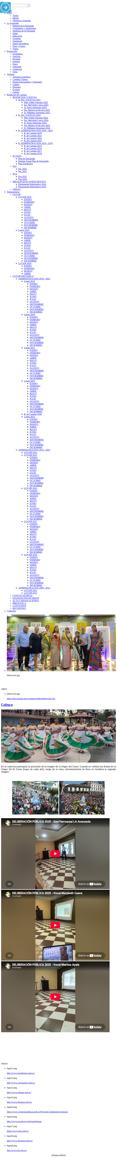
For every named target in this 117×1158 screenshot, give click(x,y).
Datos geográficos (21, 43)
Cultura (16, 84)
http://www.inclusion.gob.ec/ (20, 1141)
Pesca (15, 64)
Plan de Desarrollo (26, 158)
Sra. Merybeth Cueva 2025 (36, 105)
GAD (9, 13)
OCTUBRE (29, 222)
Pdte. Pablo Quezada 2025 (36, 102)
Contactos (11, 611)
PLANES (17, 156)
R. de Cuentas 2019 (33, 133)
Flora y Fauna (19, 46)
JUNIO (27, 212)
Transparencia (13, 192)
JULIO (27, 215)
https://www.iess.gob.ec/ (18, 1131)
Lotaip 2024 (23, 230)
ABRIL (27, 207)
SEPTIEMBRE (31, 220)
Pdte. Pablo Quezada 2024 (36, 118)
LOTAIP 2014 (30, 452)
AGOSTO (29, 217)
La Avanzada (13, 23)
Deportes (17, 87)
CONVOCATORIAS (22, 595)
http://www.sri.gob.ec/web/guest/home (24, 1121)
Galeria (16, 92)
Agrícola (16, 56)
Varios (15, 49)
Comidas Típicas (20, 79)
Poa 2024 (22, 179)
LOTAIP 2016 (30, 488)
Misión (16, 18)
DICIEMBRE (30, 227)
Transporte (17, 41)
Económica (18, 54)
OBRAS (16, 189)
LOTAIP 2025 (24, 197)
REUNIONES (19, 608)
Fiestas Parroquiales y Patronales (27, 82)
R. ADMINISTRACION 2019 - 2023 (35, 130)
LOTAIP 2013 (30, 593)
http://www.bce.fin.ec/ (17, 1150)
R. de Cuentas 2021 (33, 135)
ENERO (28, 199)
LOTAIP (17, 194)
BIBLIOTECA (19, 603)
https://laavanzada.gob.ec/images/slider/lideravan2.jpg (31, 698)
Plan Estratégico (25, 164)
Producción (12, 51)
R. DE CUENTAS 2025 (29, 100)
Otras (15, 72)
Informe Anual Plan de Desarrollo (33, 161)
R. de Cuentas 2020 (33, 414)
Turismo (10, 74)
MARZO (28, 204)
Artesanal (17, 66)
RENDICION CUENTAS (25, 97)
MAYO (27, 210)
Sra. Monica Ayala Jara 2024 (37, 125)
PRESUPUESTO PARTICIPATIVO (29, 181)
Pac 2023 (22, 171)
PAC (15, 166)
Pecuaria (16, 59)
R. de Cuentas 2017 (33, 151)
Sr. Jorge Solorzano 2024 (35, 123)
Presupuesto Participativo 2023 (32, 187)
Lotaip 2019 (29, 281)
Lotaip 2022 (29, 381)
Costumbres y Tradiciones (24, 28)
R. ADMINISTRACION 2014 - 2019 (35, 143)
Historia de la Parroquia (23, 26)
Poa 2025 (22, 176)
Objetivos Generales (22, 20)
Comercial (17, 69)
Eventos (16, 89)
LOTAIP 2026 (24, 263)
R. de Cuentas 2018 (33, 153)
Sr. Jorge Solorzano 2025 (35, 107)
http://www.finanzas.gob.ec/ (19, 1102)
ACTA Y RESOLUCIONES (26, 600)
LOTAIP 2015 (30, 455)
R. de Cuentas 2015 (33, 146)
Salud (15, 33)
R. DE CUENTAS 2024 (29, 115)
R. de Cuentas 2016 (33, 148)
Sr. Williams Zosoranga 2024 (37, 128)
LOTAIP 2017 (30, 521)
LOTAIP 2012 (30, 590)
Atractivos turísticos (21, 77)
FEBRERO (29, 202)
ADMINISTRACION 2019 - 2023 (34, 279)
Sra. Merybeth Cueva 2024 (36, 120)
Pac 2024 (22, 169)
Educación (17, 36)
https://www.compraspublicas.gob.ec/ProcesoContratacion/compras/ (37, 1112)
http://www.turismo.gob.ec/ (19, 1092)
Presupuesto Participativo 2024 (32, 184)
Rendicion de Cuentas (17, 95)
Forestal (16, 61)
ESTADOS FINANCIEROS (26, 598)
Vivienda (17, 38)
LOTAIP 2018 (30, 554)
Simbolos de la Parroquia (24, 31)
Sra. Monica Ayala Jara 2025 (37, 110)
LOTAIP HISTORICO (23, 276)
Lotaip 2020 (29, 314)
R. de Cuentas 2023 (33, 141)
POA (15, 174)
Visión (15, 15)
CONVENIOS (19, 606)
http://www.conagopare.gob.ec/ (21, 1083)
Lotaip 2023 (29, 416)
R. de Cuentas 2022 (33, 138)
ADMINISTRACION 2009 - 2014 (34, 588)
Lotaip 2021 (29, 347)
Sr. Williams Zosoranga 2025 (37, 112)
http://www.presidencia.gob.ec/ (21, 1073)
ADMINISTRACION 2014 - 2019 (34, 450)
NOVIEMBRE (31, 225)
